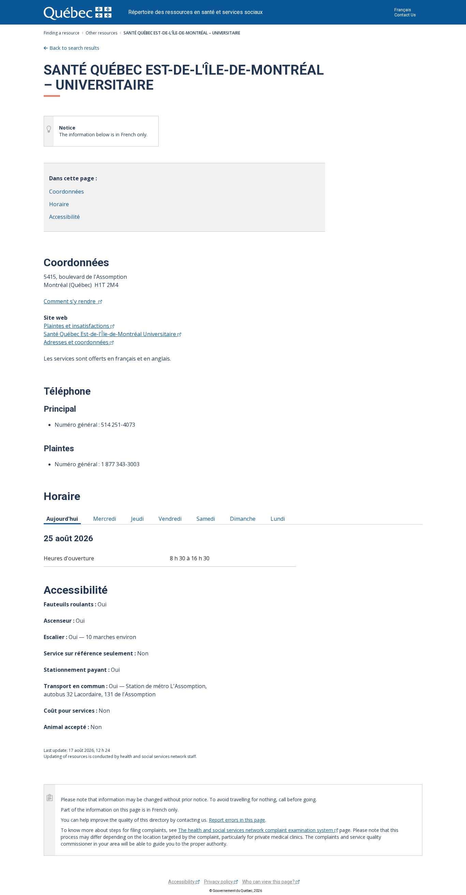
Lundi (279, 518)
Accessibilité (64, 217)
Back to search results (74, 48)
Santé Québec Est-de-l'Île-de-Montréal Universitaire (110, 334)
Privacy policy (219, 881)
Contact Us (405, 14)
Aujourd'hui (63, 518)
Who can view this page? (269, 881)
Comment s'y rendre (71, 301)
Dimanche (244, 518)
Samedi (207, 518)
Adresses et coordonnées (77, 342)
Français (402, 9)
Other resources (101, 33)
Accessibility (182, 881)
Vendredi (171, 518)
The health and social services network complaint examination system (256, 830)
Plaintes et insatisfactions (77, 326)
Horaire (59, 204)
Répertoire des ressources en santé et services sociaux (195, 12)
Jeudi (138, 518)
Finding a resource (61, 33)
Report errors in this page (237, 820)
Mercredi (106, 518)
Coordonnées (66, 191)
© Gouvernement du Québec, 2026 (235, 891)
